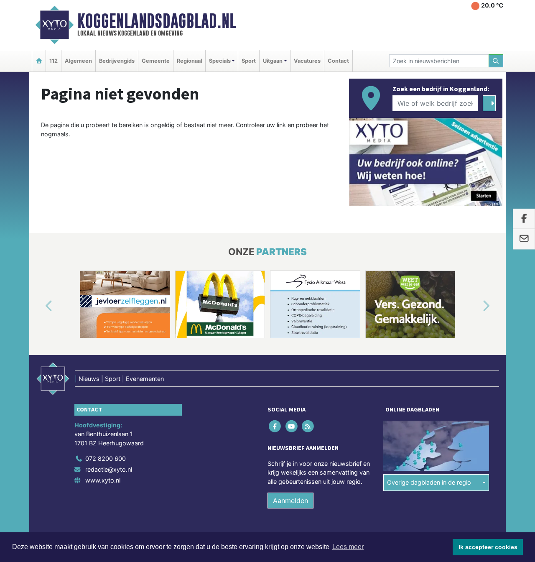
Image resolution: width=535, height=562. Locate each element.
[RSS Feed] (308, 425)
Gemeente (156, 61)
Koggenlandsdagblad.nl (156, 20)
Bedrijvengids (117, 61)
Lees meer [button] (348, 546)
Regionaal (189, 61)
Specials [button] (220, 61)
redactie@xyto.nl (108, 469)
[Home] (39, 61)
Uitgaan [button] (273, 61)
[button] (39, 306)
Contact (338, 61)
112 (53, 61)
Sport (249, 61)
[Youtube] (292, 425)
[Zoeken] (496, 60)
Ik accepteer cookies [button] (488, 547)
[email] (524, 239)
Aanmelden (290, 500)
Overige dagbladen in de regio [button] (429, 482)
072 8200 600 (105, 458)
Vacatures (307, 61)
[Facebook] (276, 425)
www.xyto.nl (102, 480)
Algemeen (78, 61)
